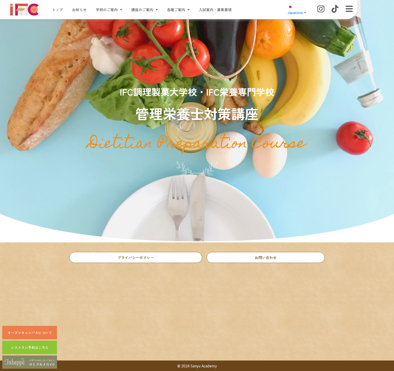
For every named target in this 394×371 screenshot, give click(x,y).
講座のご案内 (142, 9)
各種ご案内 (176, 9)
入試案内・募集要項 (215, 9)
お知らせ (79, 9)
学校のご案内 (107, 9)
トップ (57, 9)
